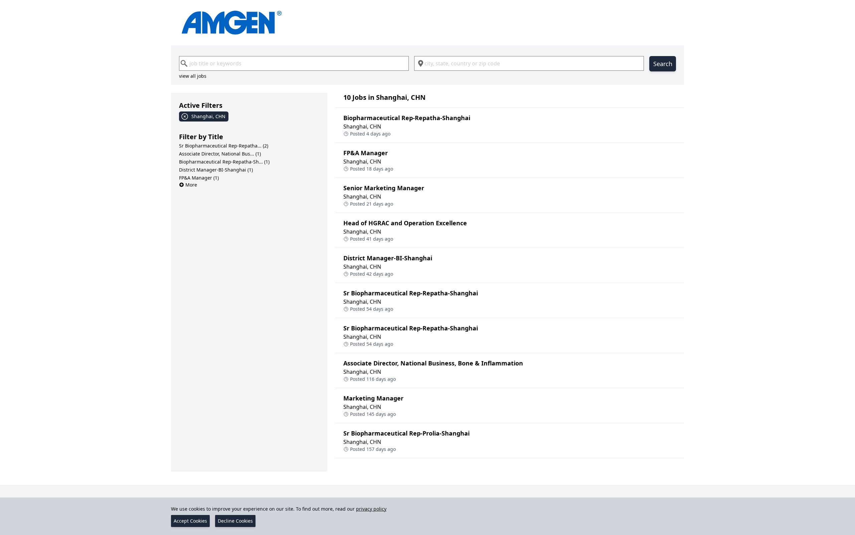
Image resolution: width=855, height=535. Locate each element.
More (191, 185)
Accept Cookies (190, 521)
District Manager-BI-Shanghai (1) (216, 170)
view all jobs (192, 76)
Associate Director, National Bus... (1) (220, 154)
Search (662, 64)
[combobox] (294, 63)
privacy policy (371, 509)
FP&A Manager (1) (199, 178)
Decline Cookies (235, 521)
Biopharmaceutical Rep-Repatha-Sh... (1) (224, 162)
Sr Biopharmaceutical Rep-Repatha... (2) (223, 146)
